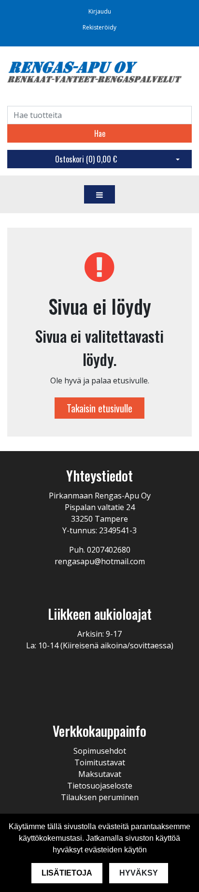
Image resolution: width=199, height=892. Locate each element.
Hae (99, 133)
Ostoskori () (86, 159)
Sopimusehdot (99, 751)
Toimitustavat (99, 762)
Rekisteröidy (99, 27)
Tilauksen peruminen (100, 797)
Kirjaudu (99, 11)
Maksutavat (99, 774)
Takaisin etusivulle (99, 408)
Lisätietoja (67, 873)
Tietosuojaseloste (99, 785)
